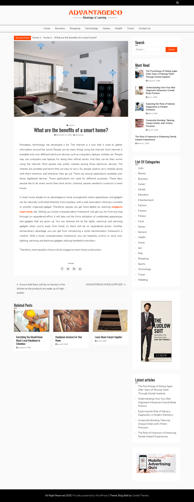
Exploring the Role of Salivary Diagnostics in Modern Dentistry (160, 106)
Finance (142, 210)
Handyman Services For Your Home (68, 338)
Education (143, 194)
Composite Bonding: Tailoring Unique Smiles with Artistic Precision (160, 123)
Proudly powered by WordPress (90, 495)
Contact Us (144, 28)
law (140, 248)
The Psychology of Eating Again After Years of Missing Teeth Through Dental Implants (161, 74)
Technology (91, 28)
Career (141, 184)
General (142, 232)
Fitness (142, 216)
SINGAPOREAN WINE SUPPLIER (104, 284)
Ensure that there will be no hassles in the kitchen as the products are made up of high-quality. (41, 288)
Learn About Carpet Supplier (108, 337)
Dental (141, 189)
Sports (141, 264)
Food (141, 221)
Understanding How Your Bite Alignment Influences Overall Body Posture (160, 90)
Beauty (142, 173)
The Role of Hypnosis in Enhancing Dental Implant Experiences (155, 138)
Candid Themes (140, 495)
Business (60, 28)
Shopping (75, 28)
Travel (130, 28)
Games (106, 28)
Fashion (142, 205)
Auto (140, 168)
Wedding (143, 280)
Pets (140, 253)
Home (47, 28)
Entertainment (146, 200)
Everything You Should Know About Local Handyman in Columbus (29, 340)
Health (118, 28)
